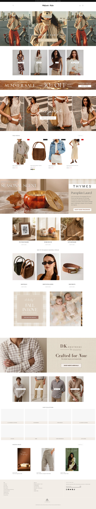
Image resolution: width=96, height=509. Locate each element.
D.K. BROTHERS (36, 485)
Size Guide (5, 485)
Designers (31, 9)
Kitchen (54, 9)
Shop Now (23, 244)
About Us (35, 482)
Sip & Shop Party (36, 486)
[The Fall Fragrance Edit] (23, 459)
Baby (65, 9)
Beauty (60, 9)
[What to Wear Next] (72, 459)
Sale (73, 9)
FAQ (4, 482)
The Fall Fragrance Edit (17, 473)
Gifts (69, 9)
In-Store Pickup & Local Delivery (9, 489)
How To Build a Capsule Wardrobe (44, 473)
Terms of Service (6, 493)
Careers (35, 489)
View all (80, 135)
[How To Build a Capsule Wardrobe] (48, 459)
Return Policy (6, 486)
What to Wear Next (65, 473)
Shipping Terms (6, 492)
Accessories (38, 9)
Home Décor (47, 9)
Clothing (24, 9)
